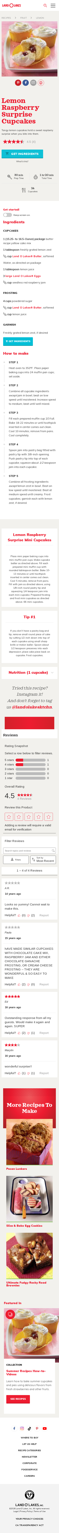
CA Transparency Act (29, 1525)
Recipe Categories (29, 1451)
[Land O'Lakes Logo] (11, 5)
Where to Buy (29, 1438)
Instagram (22, 1428)
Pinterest (18, 83)
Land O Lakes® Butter (27, 256)
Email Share (33, 83)
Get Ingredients (24, 154)
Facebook (25, 83)
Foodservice (29, 1470)
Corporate (29, 1463)
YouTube (45, 1428)
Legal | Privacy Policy (22, 1511)
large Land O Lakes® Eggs (23, 276)
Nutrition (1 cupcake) (28, 673)
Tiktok (29, 1428)
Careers (29, 1476)
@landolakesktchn (32, 707)
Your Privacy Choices (29, 1519)
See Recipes (18, 1399)
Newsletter (29, 1457)
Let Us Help (29, 1444)
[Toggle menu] (53, 6)
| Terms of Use (39, 1511)
